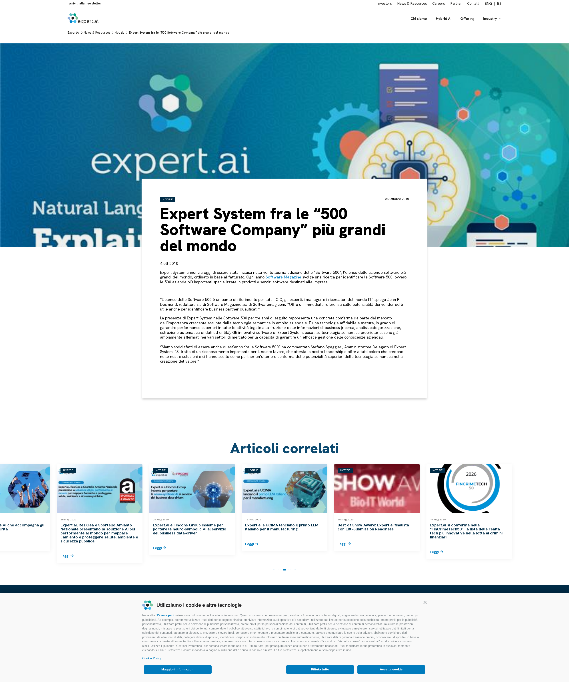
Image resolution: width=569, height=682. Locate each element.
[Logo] (83, 20)
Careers (438, 5)
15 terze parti (165, 615)
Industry (490, 20)
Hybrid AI (443, 20)
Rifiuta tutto (320, 669)
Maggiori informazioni (177, 669)
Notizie (168, 199)
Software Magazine (283, 277)
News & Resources (412, 5)
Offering (467, 20)
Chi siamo (419, 20)
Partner (456, 5)
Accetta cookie (391, 669)
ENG (488, 5)
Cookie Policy (151, 658)
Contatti (473, 5)
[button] (425, 602)
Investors (384, 5)
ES (499, 5)
